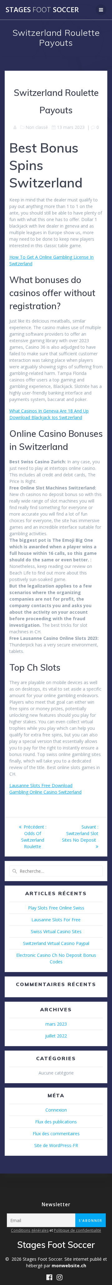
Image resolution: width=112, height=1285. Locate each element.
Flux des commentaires (56, 1133)
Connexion (56, 1110)
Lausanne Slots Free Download (40, 785)
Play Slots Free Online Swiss (56, 908)
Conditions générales (30, 1230)
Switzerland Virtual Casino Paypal (56, 943)
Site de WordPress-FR (56, 1145)
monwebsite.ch (69, 1265)
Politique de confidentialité (77, 1230)
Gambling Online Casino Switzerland (45, 792)
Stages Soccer (42, 9)
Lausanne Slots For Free (56, 920)
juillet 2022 (56, 1036)
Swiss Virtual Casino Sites (56, 931)
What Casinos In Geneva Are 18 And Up (49, 411)
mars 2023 (56, 1024)
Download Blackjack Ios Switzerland (45, 417)
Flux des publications (56, 1122)
